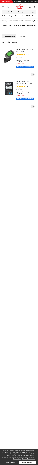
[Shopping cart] (35, 6)
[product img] (8, 56)
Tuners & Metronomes (25, 21)
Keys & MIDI (26, 16)
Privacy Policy (22, 452)
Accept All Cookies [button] (27, 462)
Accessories (11, 21)
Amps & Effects (14, 16)
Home (4, 21)
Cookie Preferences (28, 459)
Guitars (4, 16)
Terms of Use (17, 459)
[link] (25, 50)
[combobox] (26, 36)
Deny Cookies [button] (10, 462)
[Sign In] (30, 6)
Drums (34, 16)
